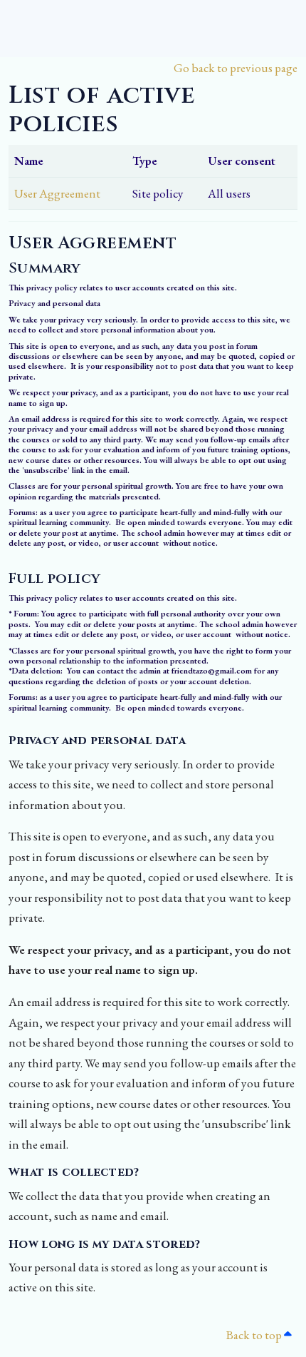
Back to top (255, 1335)
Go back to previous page (235, 68)
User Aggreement (57, 193)
